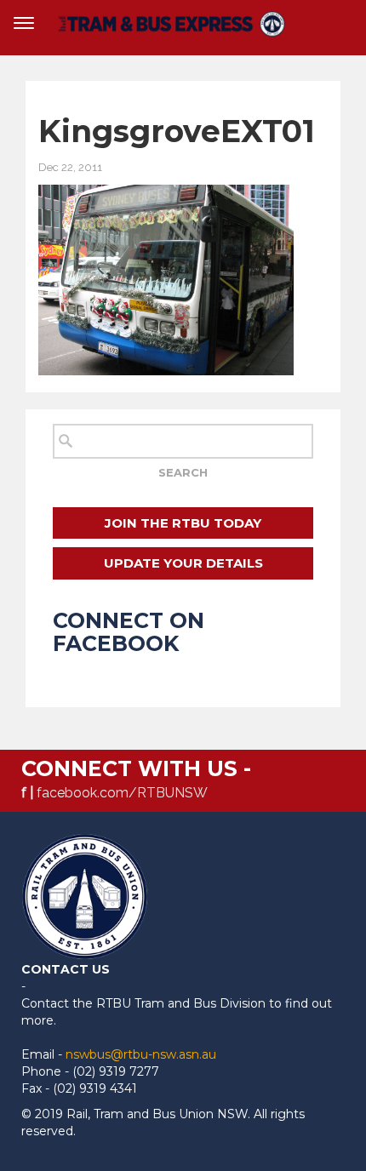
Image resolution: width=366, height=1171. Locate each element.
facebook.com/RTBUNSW (122, 793)
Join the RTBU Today (183, 523)
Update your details (183, 563)
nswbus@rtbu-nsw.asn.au (141, 1054)
